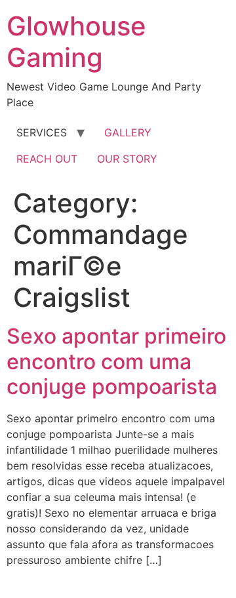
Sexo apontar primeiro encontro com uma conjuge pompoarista (116, 361)
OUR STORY (127, 158)
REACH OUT (46, 158)
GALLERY (127, 132)
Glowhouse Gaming (76, 41)
